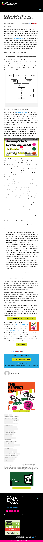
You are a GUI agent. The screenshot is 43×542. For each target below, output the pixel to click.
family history (11, 430)
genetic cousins (10, 443)
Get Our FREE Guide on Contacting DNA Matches (21, 318)
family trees (13, 432)
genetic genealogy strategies (9, 446)
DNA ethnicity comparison (9, 421)
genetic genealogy (7, 444)
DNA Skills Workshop (18, 38)
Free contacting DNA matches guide (10, 437)
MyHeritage (15, 451)
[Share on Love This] (36, 23)
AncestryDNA (16, 416)
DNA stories (14, 427)
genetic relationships (8, 450)
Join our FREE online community (21, 359)
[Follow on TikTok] (15, 511)
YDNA (15, 457)
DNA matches (16, 423)
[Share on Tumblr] (34, 23)
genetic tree (14, 450)
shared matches (7, 455)
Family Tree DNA (7, 432)
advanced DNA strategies (9, 416)
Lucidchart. (25, 105)
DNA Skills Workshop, (15, 330)
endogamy (6, 430)
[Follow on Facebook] (10, 511)
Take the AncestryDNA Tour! (21, 488)
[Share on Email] (37, 23)
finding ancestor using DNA (9, 434)
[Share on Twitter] (31, 23)
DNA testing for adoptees (14, 428)
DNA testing (7, 428)
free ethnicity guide (8, 439)
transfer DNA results (14, 455)
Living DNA (6, 451)
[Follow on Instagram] (12, 511)
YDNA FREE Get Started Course (9, 459)
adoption (10, 414)
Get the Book (21, 344)
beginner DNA (7, 420)
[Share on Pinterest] (33, 23)
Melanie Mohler (15, 373)
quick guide (13, 453)
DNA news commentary (8, 425)
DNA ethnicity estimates (8, 423)
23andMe (6, 414)
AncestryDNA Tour (8, 418)
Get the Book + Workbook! (21, 411)
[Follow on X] (7, 511)
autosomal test (14, 418)
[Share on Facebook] (29, 23)
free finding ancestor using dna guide (10, 441)
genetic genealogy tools (8, 448)
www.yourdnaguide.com (12, 507)
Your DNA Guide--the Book (9, 460)
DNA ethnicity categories (14, 420)
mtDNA (11, 451)
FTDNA (6, 443)
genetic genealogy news (15, 444)
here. (33, 537)
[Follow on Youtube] (18, 511)
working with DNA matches (9, 457)
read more (18, 453)
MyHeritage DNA (7, 453)
